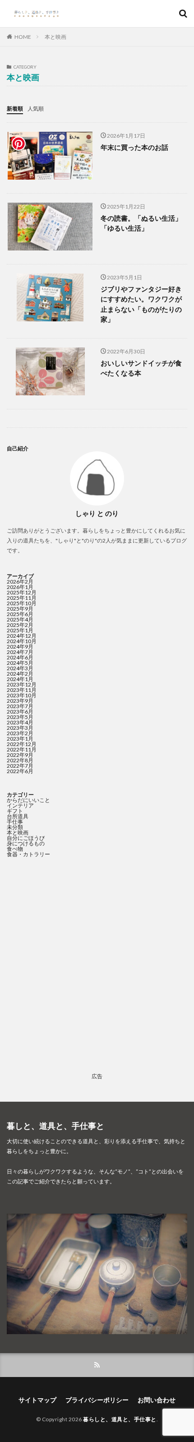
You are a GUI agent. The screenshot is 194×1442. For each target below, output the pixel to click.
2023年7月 (20, 706)
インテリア (20, 805)
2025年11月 (22, 597)
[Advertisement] (97, 972)
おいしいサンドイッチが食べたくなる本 (141, 368)
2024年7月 (20, 652)
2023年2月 (20, 733)
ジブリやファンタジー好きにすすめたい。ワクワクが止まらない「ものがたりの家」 (141, 304)
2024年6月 (20, 657)
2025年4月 (20, 619)
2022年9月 (20, 754)
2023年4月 (20, 722)
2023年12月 (22, 684)
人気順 (36, 108)
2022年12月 (22, 744)
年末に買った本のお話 (134, 147)
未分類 (15, 827)
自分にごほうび (26, 838)
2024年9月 (20, 646)
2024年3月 (20, 668)
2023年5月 (20, 717)
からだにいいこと (28, 800)
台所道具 (17, 816)
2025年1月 (20, 630)
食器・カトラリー (28, 854)
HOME (22, 36)
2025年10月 (22, 603)
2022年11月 (22, 749)
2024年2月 (20, 673)
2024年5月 (20, 662)
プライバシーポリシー (97, 1400)
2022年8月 (20, 760)
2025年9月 (20, 608)
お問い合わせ (157, 1400)
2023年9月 (20, 700)
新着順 (15, 108)
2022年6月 (20, 771)
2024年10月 (22, 641)
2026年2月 (20, 581)
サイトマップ (37, 1400)
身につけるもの (26, 843)
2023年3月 (20, 727)
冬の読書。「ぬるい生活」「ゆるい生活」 (141, 223)
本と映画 (55, 36)
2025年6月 (20, 614)
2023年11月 (22, 689)
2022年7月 (20, 765)
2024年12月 (22, 635)
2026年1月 (20, 587)
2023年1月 (20, 738)
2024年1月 (20, 679)
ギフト (15, 810)
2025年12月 (22, 592)
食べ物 (15, 848)
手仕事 (15, 821)
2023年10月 (22, 695)
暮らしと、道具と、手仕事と (120, 1419)
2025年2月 (20, 624)
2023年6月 (20, 711)
